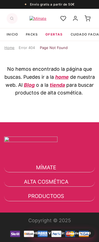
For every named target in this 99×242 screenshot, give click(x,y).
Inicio (12, 34)
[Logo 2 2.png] (30, 154)
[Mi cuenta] (75, 18)
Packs (32, 34)
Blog (29, 85)
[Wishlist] (63, 18)
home (62, 77)
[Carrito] (87, 18)
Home (9, 47)
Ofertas (54, 34)
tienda (57, 85)
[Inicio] (37, 18)
